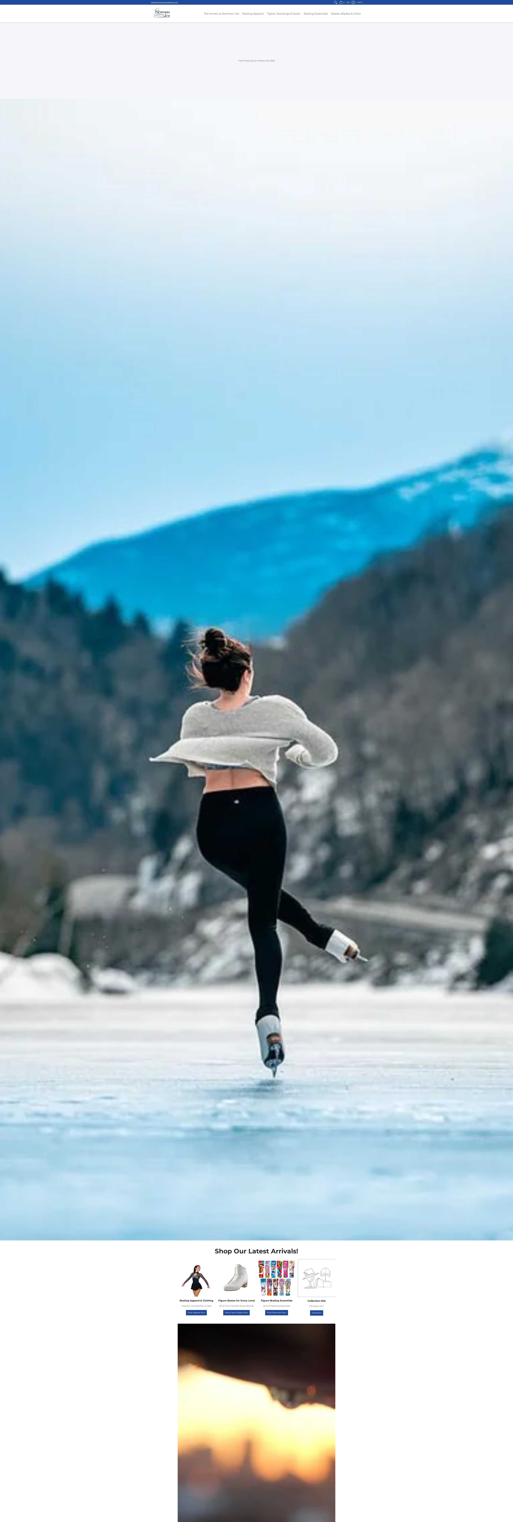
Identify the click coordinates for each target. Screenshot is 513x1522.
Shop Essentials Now (276, 1312)
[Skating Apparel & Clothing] (196, 1278)
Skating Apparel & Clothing (196, 1300)
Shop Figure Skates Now (236, 1312)
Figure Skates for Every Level (236, 1300)
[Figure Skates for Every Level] (236, 1278)
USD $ (359, 2)
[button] (344, 2)
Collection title (317, 1300)
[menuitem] (335, 2)
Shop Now (316, 1313)
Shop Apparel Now (196, 1312)
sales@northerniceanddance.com (164, 2)
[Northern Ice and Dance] (161, 14)
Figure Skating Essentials (276, 1300)
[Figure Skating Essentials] (276, 1278)
